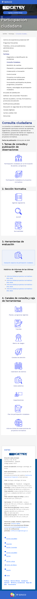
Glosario (6, 51)
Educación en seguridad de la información (17, 107)
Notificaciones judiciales (11, 104)
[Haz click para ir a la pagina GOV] (21, 595)
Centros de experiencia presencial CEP (16, 40)
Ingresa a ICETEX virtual (15, 13)
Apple (8, 575)
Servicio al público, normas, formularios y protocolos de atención (17, 100)
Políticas (6, 581)
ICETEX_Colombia (11, 547)
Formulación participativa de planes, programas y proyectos (19, 83)
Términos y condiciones (18, 582)
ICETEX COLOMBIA (11, 538)
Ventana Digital (15, 523)
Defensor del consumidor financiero (15, 96)
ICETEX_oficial (10, 561)
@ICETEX (9, 544)
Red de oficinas (15, 581)
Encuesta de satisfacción (11, 92)
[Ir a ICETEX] (13, 7)
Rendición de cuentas (14, 65)
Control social (11, 74)
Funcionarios (12, 584)
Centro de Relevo (11, 565)
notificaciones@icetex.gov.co (19, 530)
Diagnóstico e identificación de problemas (17, 58)
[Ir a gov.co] (7, 2)
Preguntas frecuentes (10, 43)
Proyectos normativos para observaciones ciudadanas (16, 78)
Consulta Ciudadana (13, 62)
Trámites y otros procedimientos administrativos (14, 47)
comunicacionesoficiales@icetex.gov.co (16, 527)
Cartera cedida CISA (10, 113)
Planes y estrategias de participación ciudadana (19, 88)
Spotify (8, 570)
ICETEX (8, 556)
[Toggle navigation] (2, 17)
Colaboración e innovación (16, 71)
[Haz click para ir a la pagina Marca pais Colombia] (12, 595)
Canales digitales (9, 110)
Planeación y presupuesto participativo (20, 68)
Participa (6, 54)
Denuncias (6, 116)
